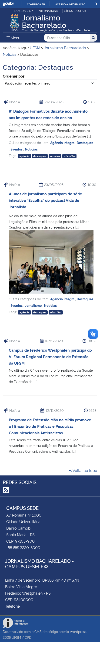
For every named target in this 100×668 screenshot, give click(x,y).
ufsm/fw (69, 156)
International (49, 11)
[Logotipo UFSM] (15, 21)
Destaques (85, 142)
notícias (55, 156)
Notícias (31, 149)
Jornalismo (33, 305)
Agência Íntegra (62, 142)
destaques (39, 156)
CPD (28, 637)
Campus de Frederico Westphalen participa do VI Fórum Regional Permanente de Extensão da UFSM (50, 356)
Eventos (16, 149)
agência (24, 156)
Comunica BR (36, 4)
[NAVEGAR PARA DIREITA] (96, 3)
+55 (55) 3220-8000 (23, 547)
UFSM (16, 637)
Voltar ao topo (84, 470)
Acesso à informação (70, 4)
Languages (22, 11)
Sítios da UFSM (75, 11)
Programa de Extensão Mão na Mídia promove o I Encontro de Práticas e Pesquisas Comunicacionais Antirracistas (50, 426)
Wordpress (78, 631)
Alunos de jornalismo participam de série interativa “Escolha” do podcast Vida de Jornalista (45, 200)
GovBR (8, 4)
